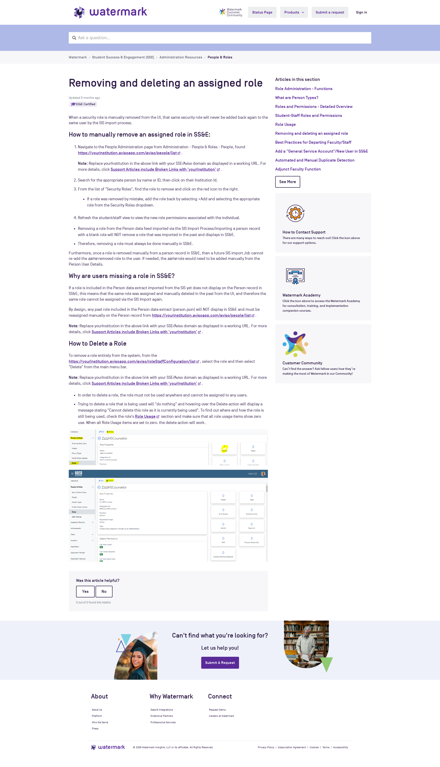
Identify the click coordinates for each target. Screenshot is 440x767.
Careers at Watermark (221, 716)
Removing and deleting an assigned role (311, 133)
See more (287, 181)
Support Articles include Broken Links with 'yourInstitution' (163, 169)
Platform (97, 716)
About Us (97, 709)
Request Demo (217, 709)
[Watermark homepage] (111, 12)
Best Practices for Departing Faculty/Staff (313, 142)
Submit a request (330, 12)
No (104, 591)
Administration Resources (181, 57)
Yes (85, 591)
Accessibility (340, 747)
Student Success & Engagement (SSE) (123, 57)
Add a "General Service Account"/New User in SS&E (321, 151)
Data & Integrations (162, 709)
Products (292, 12)
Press (95, 728)
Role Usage (145, 416)
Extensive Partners (162, 716)
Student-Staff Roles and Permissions (308, 115)
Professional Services (163, 722)
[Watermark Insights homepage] (108, 747)
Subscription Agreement (292, 747)
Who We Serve (100, 722)
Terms (326, 747)
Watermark (78, 57)
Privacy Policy (266, 747)
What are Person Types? (296, 97)
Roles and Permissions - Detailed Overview (313, 106)
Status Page (262, 12)
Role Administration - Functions (304, 88)
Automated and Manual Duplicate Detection (315, 160)
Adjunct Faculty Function (298, 169)
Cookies (314, 747)
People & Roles (220, 57)
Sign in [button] (361, 12)
